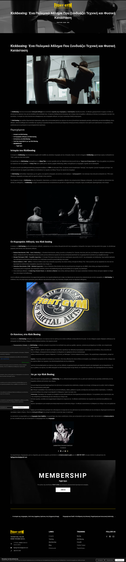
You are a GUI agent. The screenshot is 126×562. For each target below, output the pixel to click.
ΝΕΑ (68, 22)
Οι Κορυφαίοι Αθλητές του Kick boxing (24, 137)
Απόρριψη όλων (110, 560)
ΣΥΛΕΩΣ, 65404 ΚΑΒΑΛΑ (20, 542)
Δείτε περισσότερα (5, 358)
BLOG (64, 22)
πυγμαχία (51, 418)
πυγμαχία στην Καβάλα (38, 416)
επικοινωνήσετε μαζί (65, 455)
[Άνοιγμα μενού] (114, 5)
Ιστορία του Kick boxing (20, 134)
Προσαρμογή (100, 560)
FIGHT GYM (59, 22)
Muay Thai (43, 161)
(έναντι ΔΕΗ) (17, 544)
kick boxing (15, 120)
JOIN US (63, 490)
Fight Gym (19, 146)
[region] (63, 560)
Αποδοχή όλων (120, 560)
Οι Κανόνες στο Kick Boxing (21, 139)
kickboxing (15, 112)
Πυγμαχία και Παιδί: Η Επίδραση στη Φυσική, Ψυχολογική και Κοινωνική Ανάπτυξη (88, 516)
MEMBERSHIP (17, 143)
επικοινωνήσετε (109, 416)
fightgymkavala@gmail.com (18, 457)
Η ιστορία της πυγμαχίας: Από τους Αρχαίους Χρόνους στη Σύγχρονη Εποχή (36, 516)
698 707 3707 (81, 455)
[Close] (28, 348)
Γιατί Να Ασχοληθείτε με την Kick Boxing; (25, 141)
